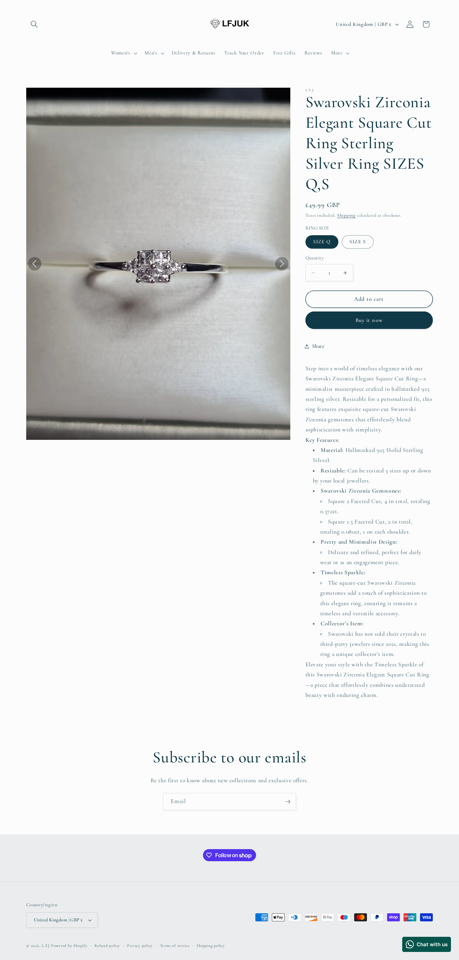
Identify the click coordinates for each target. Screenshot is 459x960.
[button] (34, 24)
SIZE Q (322, 242)
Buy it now (369, 320)
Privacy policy (140, 945)
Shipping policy (211, 945)
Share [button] (318, 346)
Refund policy (107, 945)
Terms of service (175, 945)
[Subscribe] (288, 801)
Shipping (346, 215)
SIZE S (357, 242)
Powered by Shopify (69, 945)
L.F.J (46, 945)
